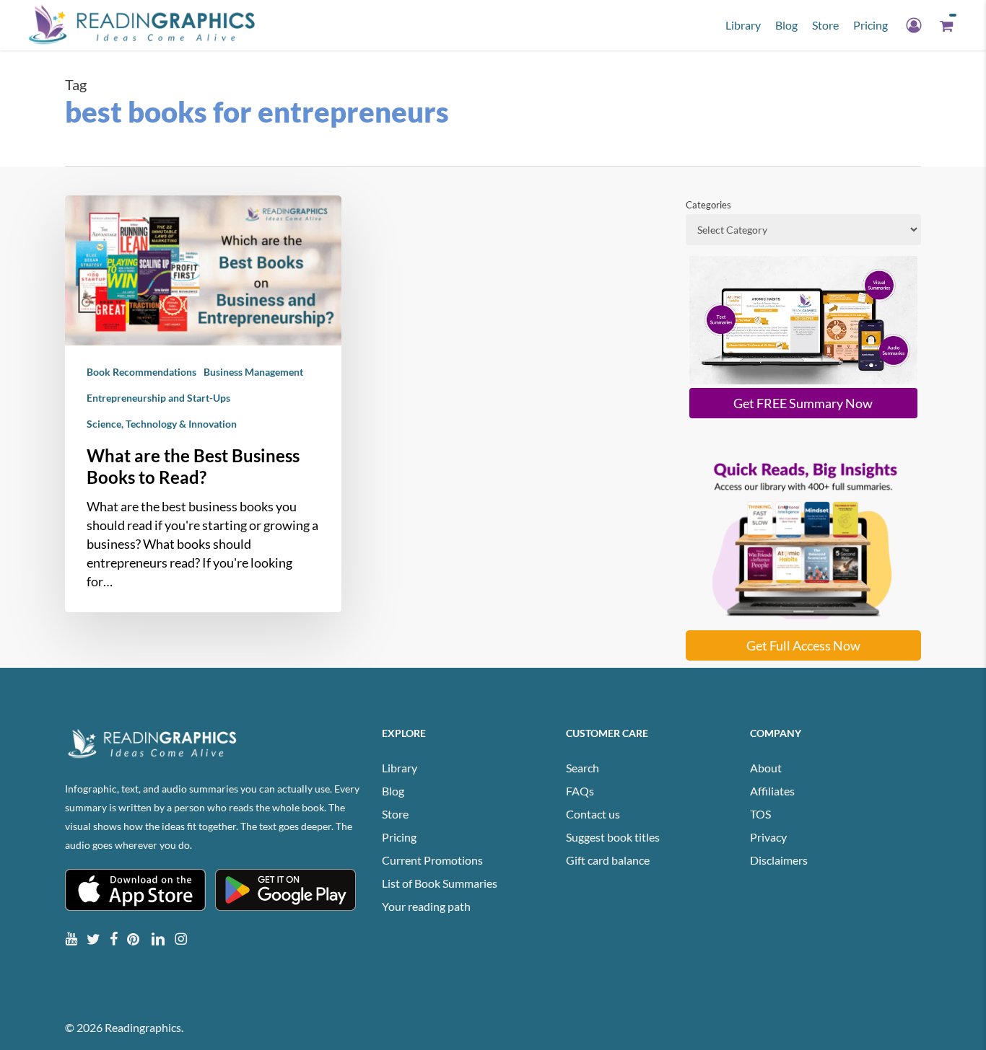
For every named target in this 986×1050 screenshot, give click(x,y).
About (766, 768)
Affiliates (772, 791)
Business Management (253, 372)
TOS (760, 814)
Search (582, 768)
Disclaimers (779, 860)
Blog (393, 791)
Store (395, 814)
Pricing (399, 837)
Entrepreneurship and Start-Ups (158, 398)
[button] (803, 403)
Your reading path (426, 906)
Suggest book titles (613, 837)
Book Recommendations (141, 372)
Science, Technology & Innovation (162, 424)
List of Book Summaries (439, 883)
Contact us (593, 814)
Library (399, 768)
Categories (708, 205)
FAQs (580, 791)
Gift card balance (608, 860)
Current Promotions (432, 860)
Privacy (768, 837)
